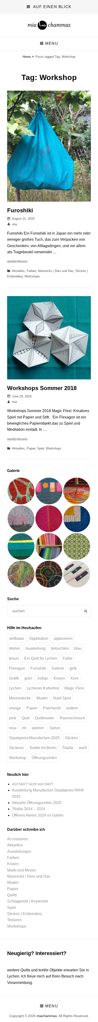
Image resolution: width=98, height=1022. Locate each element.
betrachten (60, 648)
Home (27, 56)
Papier (31, 448)
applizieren (63, 638)
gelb (73, 668)
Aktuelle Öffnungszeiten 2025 (37, 803)
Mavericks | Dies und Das (56, 271)
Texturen (14, 920)
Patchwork (52, 708)
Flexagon (17, 668)
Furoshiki (20, 210)
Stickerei (16, 748)
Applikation (38, 638)
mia (14, 224)
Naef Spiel (62, 698)
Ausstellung (35, 648)
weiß (83, 748)
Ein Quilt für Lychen (40, 658)
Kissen (59, 678)
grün (28, 678)
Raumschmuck (72, 718)
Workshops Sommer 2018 (42, 388)
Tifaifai (67, 748)
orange (15, 708)
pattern (72, 708)
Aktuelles (18, 271)
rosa (12, 728)
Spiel (40, 448)
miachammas (47, 1016)
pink (12, 718)
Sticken (71, 738)
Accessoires (17, 839)
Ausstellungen (19, 851)
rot (24, 728)
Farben (31, 271)
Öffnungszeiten (44, 758)
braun (14, 658)
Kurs (74, 678)
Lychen (15, 688)
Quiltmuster (44, 718)
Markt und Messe (21, 870)
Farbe (68, 658)
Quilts (12, 895)
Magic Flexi (74, 688)
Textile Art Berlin (43, 748)
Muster (42, 698)
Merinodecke (20, 698)
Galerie (58, 668)
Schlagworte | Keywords (27, 901)
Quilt (25, 718)
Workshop (17, 758)
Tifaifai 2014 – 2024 (28, 809)
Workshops (32, 276)
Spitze (54, 728)
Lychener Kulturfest (43, 688)
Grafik (14, 678)
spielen (38, 728)
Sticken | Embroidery (24, 914)
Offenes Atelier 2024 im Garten (38, 815)
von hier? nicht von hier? (32, 784)
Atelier (14, 648)
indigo (43, 678)
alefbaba (16, 638)
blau (78, 648)
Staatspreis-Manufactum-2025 (34, 738)
